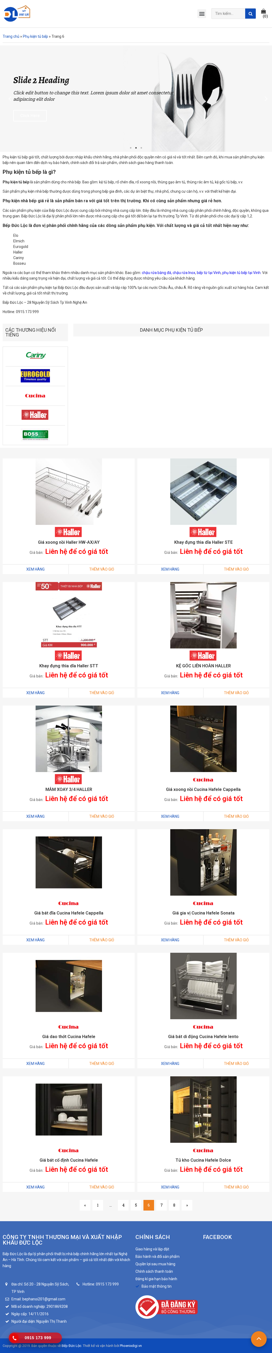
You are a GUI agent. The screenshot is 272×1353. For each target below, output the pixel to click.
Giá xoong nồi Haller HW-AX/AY (69, 542)
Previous (8, 98)
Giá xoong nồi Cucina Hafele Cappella (203, 789)
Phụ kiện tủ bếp (35, 36)
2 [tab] (136, 147)
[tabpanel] (136, 98)
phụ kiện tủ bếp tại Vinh (241, 273)
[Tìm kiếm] (250, 14)
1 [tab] (130, 147)
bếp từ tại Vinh (209, 273)
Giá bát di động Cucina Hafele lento (203, 1036)
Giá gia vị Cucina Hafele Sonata (203, 913)
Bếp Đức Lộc (71, 1346)
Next (264, 98)
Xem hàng (35, 569)
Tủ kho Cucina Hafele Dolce (203, 1160)
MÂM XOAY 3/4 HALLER (68, 789)
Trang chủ (11, 36)
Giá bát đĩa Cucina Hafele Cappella (68, 913)
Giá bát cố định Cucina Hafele (69, 1160)
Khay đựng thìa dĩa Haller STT (68, 665)
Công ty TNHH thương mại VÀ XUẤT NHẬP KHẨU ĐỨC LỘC (62, 1240)
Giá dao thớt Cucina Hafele (68, 1036)
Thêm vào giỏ (101, 569)
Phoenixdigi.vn (131, 1346)
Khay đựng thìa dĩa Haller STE (203, 542)
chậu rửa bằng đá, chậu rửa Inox (168, 273)
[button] (265, 13)
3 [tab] (141, 147)
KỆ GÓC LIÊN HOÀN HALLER (203, 665)
